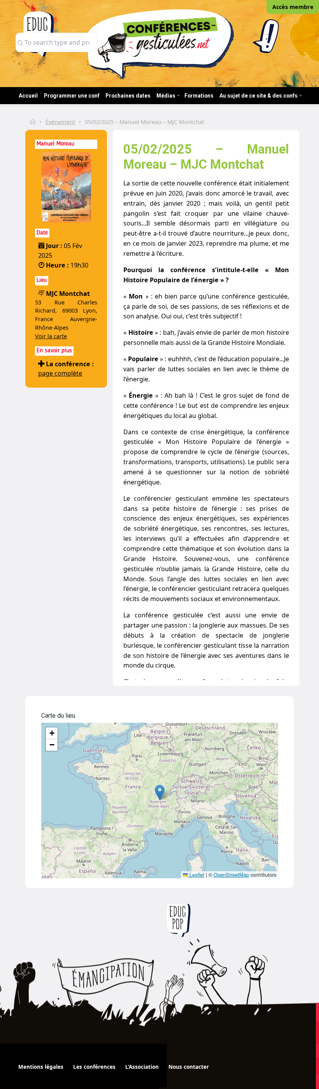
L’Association (142, 1066)
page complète (60, 373)
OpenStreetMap (231, 874)
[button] (160, 793)
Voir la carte (51, 336)
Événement (60, 122)
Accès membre (293, 6)
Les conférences (94, 1066)
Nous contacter (188, 1066)
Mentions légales (40, 1066)
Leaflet (196, 874)
